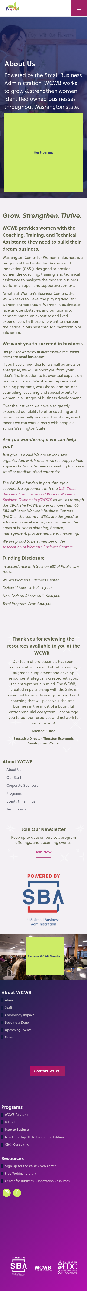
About (9, 1000)
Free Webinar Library (20, 1173)
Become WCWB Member (44, 956)
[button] (79, 8)
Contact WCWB (48, 1070)
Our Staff (13, 777)
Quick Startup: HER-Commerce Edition (34, 1137)
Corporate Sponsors (22, 785)
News (9, 1037)
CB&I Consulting (17, 1145)
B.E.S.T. (10, 1122)
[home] (14, 8)
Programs (14, 793)
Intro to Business (17, 1130)
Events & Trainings (20, 801)
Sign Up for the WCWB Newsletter (30, 1166)
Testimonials (16, 809)
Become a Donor (17, 1022)
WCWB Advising (17, 1115)
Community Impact (19, 1015)
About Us (13, 769)
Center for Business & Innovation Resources (37, 1181)
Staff (8, 1008)
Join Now (43, 852)
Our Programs (43, 152)
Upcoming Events (18, 1030)
